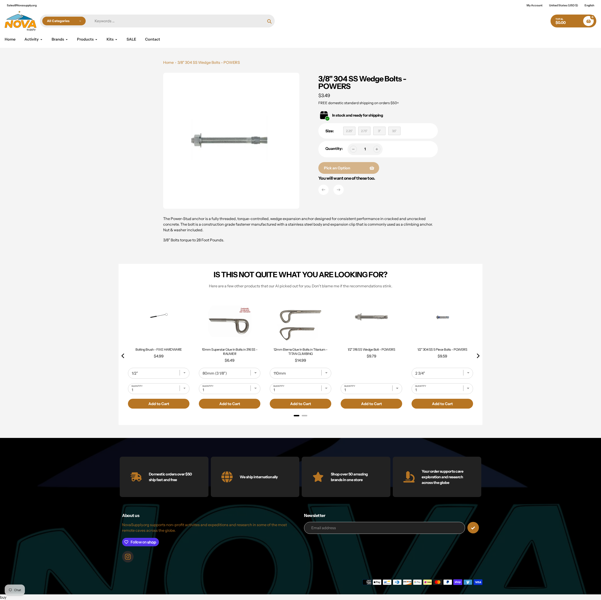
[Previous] (323, 190)
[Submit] (473, 527)
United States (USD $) (563, 5)
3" (379, 131)
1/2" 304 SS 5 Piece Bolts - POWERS (442, 349)
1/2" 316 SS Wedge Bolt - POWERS (371, 349)
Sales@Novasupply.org (22, 5)
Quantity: (334, 148)
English (589, 5)
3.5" (394, 131)
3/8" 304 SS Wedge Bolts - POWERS (208, 62)
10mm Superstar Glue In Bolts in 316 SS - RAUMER (230, 351)
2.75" (364, 131)
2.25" (349, 131)
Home (168, 62)
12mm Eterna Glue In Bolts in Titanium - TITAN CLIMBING (300, 351)
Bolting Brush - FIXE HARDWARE (158, 349)
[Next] (338, 190)
